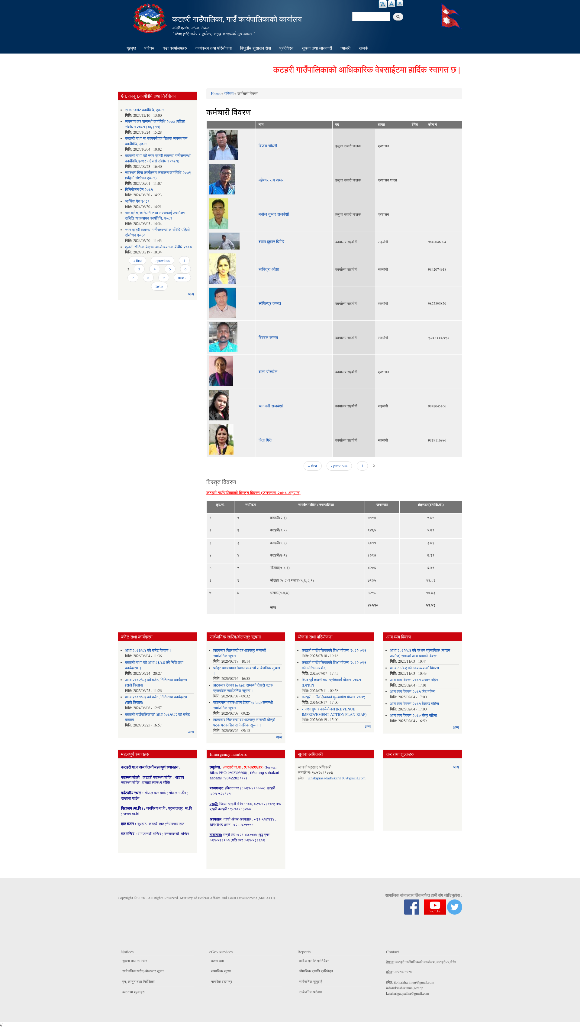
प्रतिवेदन (286, 48)
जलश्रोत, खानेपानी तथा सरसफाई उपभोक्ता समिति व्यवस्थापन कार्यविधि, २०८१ (155, 215)
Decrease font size (399, 3)
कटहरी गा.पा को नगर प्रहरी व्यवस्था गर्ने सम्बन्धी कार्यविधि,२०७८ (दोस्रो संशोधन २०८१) (158, 158)
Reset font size (391, 3)
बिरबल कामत (268, 337)
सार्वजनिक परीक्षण (310, 991)
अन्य (191, 294)
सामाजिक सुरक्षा (221, 970)
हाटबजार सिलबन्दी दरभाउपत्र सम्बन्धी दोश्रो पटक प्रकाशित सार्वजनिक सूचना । (244, 722)
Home (216, 93)
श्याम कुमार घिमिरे (271, 241)
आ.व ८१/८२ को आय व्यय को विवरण (414, 668)
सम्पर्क (363, 48)
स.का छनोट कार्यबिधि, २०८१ (144, 110)
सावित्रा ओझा (269, 269)
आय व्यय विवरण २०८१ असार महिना (414, 679)
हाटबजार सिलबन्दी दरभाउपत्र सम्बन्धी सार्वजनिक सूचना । (239, 653)
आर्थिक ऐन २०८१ (137, 201)
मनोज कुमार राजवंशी (274, 214)
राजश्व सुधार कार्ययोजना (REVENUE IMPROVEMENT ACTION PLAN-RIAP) (334, 712)
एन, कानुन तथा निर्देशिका (138, 981)
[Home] (150, 17)
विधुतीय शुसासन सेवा (255, 48)
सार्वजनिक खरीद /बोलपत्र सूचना (143, 970)
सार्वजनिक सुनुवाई (310, 981)
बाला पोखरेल (268, 371)
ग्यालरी (345, 48)
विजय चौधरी (268, 145)
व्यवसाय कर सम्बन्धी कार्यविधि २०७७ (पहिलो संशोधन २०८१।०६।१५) (155, 124)
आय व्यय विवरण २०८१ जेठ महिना (412, 691)
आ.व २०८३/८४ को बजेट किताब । (148, 650)
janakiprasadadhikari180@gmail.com (337, 778)
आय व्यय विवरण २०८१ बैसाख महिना (414, 703)
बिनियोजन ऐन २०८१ (139, 189)
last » (159, 286)
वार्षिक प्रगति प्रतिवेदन (314, 960)
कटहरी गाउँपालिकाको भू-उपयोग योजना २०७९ (333, 697)
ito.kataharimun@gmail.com (414, 982)
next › (182, 277)
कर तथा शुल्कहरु (133, 991)
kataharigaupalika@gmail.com (407, 993)
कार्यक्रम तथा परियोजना (213, 48)
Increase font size (383, 4)
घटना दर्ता (217, 960)
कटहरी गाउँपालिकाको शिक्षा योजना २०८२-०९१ (334, 650)
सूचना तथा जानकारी (317, 48)
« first (137, 260)
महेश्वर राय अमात (272, 180)
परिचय (149, 48)
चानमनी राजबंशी (271, 406)
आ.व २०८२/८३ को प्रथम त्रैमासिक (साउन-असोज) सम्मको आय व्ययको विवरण (420, 653)
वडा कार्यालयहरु (175, 48)
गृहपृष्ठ (131, 48)
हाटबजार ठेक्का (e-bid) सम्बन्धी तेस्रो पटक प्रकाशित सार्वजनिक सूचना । (243, 688)
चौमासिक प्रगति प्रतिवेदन (316, 970)
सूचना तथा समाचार (134, 960)
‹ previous (162, 260)
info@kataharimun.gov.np (404, 987)
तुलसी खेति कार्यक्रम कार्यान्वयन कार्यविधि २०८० (158, 247)
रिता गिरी (265, 440)
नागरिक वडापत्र (221, 981)
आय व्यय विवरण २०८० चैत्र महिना (413, 715)
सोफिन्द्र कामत (270, 303)
